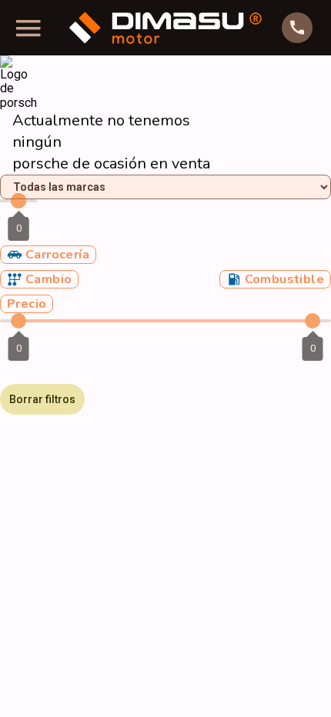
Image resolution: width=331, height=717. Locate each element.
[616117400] (297, 27)
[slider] (18, 200)
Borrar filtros (42, 399)
